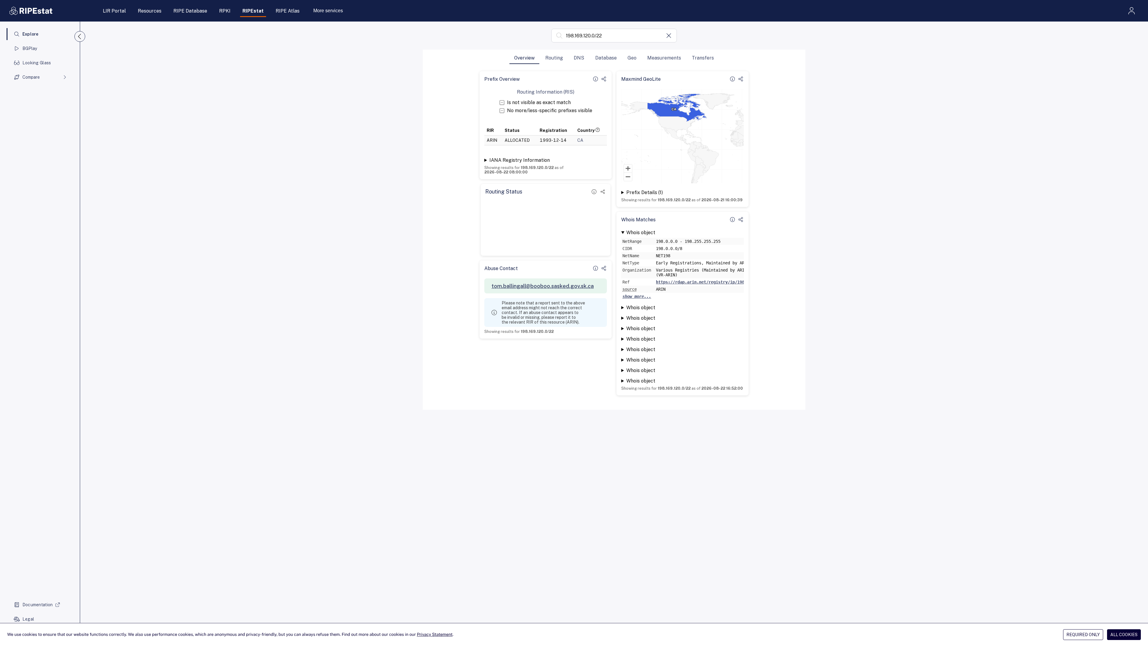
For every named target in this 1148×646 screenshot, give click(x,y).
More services (328, 10)
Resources (149, 11)
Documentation (37, 604)
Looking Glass (36, 62)
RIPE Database (190, 11)
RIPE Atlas (288, 11)
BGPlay (29, 48)
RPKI (224, 11)
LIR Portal (114, 11)
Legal (28, 619)
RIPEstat (253, 11)
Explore (30, 34)
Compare (31, 77)
